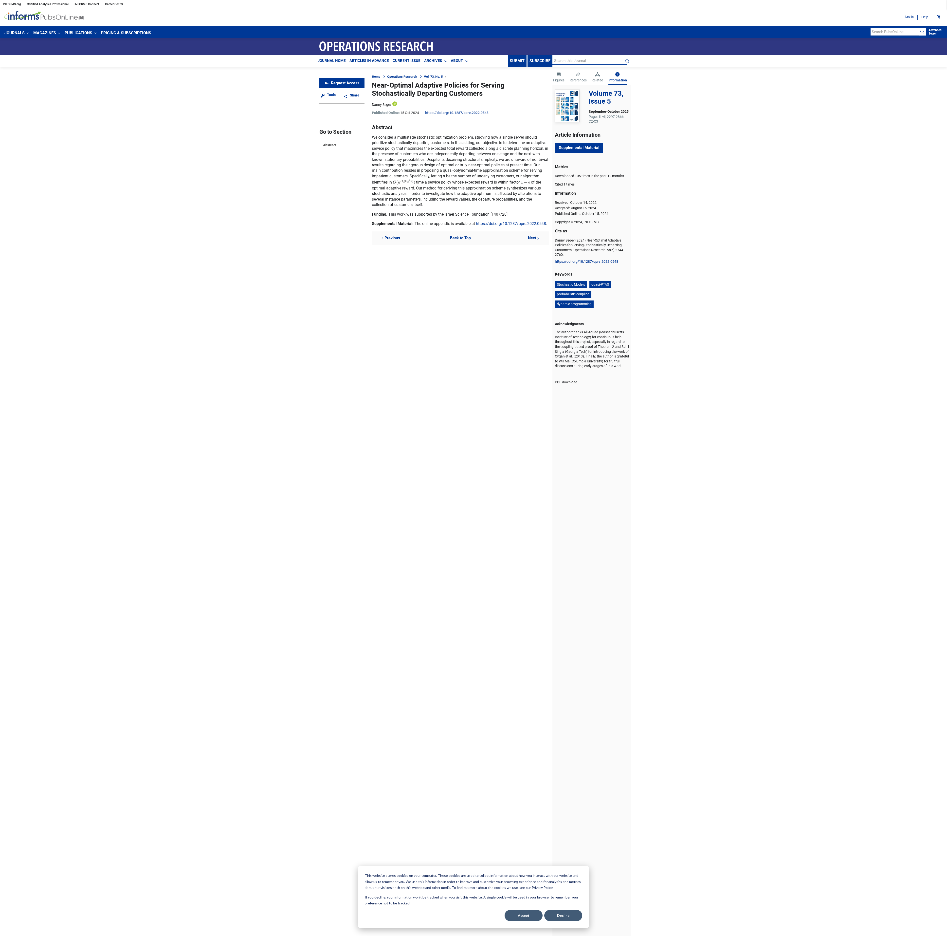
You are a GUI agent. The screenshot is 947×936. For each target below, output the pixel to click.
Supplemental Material (579, 147)
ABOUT (457, 60)
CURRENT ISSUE (406, 60)
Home (376, 76)
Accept (523, 915)
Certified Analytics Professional (48, 4)
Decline (563, 915)
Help (924, 17)
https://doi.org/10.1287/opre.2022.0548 (457, 113)
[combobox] (895, 32)
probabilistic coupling (573, 294)
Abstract (329, 145)
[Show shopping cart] (938, 17)
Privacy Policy (542, 887)
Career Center (114, 4)
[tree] (404, 182)
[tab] (558, 78)
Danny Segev (382, 105)
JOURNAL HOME (332, 60)
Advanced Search (935, 31)
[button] (16, 33)
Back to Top (460, 238)
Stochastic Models (571, 284)
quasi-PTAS (600, 284)
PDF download (566, 382)
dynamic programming (574, 304)
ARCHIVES (433, 60)
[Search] (922, 32)
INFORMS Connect (86, 4)
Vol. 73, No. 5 (433, 76)
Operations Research (402, 76)
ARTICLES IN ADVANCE (369, 60)
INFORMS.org (12, 4)
